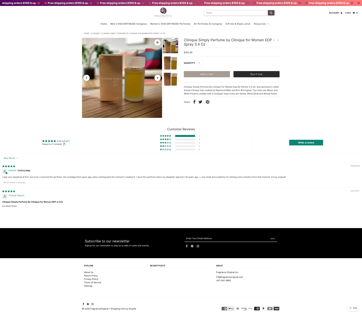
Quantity (189, 63)
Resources (260, 23)
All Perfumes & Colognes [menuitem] (208, 23)
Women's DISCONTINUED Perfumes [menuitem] (170, 23)
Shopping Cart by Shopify (123, 308)
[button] (165, 136)
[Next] (157, 78)
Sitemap (88, 285)
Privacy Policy (91, 279)
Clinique (95, 33)
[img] (8, 166)
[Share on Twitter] (200, 102)
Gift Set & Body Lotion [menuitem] (238, 23)
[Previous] (86, 78)
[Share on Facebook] (194, 102)
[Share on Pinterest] (207, 102)
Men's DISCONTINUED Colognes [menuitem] (128, 23)
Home (86, 33)
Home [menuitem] (104, 23)
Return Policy (91, 275)
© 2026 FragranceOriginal (95, 308)
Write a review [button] (306, 142)
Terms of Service (92, 282)
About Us (88, 272)
